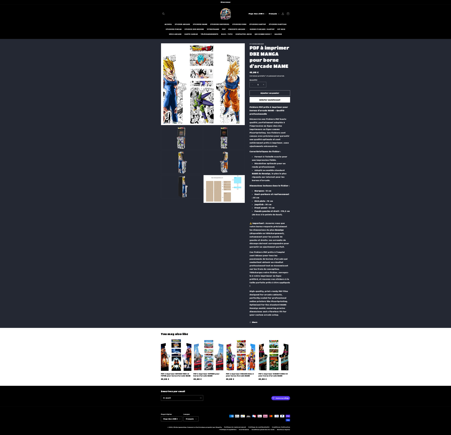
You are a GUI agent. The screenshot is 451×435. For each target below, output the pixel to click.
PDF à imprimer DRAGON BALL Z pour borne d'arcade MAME (240, 375)
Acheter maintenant (269, 100)
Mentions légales (283, 429)
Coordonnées (244, 429)
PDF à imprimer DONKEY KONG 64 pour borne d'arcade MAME (273, 375)
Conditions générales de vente (263, 429)
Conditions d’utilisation (281, 427)
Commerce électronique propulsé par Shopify (204, 427)
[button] (163, 13)
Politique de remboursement (235, 427)
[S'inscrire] (200, 398)
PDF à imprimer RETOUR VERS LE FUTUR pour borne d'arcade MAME (176, 375)
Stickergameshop (180, 427)
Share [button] (254, 322)
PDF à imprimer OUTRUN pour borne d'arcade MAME (206, 375)
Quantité (253, 80)
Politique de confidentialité (259, 427)
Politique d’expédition (228, 429)
